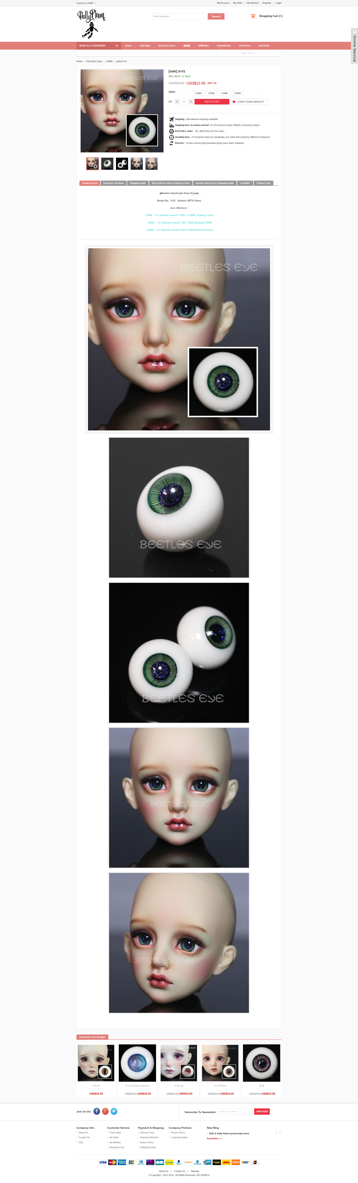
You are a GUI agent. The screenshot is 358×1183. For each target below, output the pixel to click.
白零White (203, 45)
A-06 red (179, 1085)
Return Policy (147, 1142)
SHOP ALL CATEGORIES (92, 45)
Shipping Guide (148, 1147)
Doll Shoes (245, 45)
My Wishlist (252, 3)
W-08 (261, 1085)
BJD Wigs (145, 45)
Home (128, 45)
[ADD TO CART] (96, 1063)
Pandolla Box (224, 45)
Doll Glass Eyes (166, 45)
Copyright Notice (179, 1137)
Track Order (115, 1132)
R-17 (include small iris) (137, 1085)
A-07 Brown (220, 1085)
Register (267, 3)
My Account (223, 3)
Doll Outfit (264, 45)
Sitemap (195, 1171)
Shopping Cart (268, 16)
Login (279, 3)
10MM (109, 61)
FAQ (81, 1142)
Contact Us (84, 1137)
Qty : (171, 101)
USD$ (90, 3)
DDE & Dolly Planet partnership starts (229, 1133)
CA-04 (96, 1085)
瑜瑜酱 (186, 45)
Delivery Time (147, 1132)
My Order (237, 3)
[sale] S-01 (121, 61)
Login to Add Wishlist (250, 102)
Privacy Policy (178, 1132)
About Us (83, 1132)
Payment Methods (149, 1137)
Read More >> (214, 1138)
